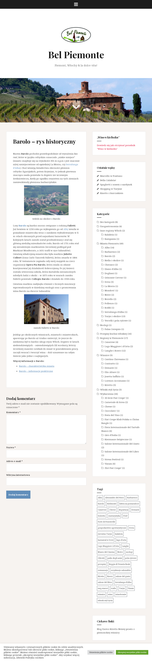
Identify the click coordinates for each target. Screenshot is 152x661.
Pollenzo (109, 303)
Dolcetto (101, 515)
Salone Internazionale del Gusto (122, 443)
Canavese (110, 342)
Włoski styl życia (109, 389)
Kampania (110, 238)
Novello (109, 299)
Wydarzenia (106, 393)
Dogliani (109, 273)
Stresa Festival (112, 459)
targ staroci (103, 588)
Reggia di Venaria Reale (119, 564)
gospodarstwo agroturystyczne (112, 527)
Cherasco (109, 264)
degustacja (123, 509)
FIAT (125, 515)
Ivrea (107, 281)
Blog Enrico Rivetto (107, 629)
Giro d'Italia (111, 435)
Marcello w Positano (111, 175)
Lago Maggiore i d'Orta (117, 346)
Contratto (110, 363)
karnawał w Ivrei (105, 540)
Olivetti (101, 558)
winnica (101, 594)
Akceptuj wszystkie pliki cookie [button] (132, 652)
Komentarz (13, 412)
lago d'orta (121, 540)
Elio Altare (110, 372)
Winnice (104, 355)
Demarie (109, 367)
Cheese (108, 406)
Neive (108, 294)
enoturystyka (114, 515)
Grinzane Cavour (114, 277)
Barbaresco (111, 251)
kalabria (119, 534)
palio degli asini (114, 558)
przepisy (102, 564)
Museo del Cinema (106, 552)
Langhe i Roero (113, 350)
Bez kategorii (107, 221)
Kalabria (109, 234)
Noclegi (104, 325)
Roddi (108, 307)
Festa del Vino (112, 415)
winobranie (120, 594)
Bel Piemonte (76, 54)
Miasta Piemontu (109, 243)
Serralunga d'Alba (114, 311)
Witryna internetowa (18, 474)
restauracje (103, 570)
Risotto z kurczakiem (111, 193)
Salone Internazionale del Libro (122, 451)
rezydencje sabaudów (121, 570)
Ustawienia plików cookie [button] (101, 652)
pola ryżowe (130, 558)
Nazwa (11, 447)
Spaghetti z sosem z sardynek (116, 184)
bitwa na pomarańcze (129, 503)
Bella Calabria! (108, 180)
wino (110, 594)
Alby (65, 229)
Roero (110, 576)
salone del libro (105, 582)
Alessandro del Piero (114, 497)
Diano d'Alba (111, 268)
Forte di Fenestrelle (106, 521)
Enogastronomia (109, 226)
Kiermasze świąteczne (117, 439)
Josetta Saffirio (113, 376)
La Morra (110, 286)
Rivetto (109, 384)
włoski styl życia (105, 600)
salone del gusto (123, 576)
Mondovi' (110, 290)
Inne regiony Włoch (111, 230)
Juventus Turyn (105, 534)
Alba (107, 247)
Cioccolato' (110, 410)
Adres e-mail (14, 461)
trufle (113, 588)
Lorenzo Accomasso (115, 380)
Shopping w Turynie (111, 188)
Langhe (125, 546)
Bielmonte (111, 503)
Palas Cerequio (113, 329)
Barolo (108, 256)
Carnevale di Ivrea (115, 402)
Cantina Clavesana (115, 359)
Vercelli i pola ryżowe (116, 320)
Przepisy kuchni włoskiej (113, 333)
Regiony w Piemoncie (111, 338)
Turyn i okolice (113, 316)
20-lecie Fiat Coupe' (115, 397)
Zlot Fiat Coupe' (113, 467)
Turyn (122, 588)
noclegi (129, 552)
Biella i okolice (112, 260)
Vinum (108, 463)
